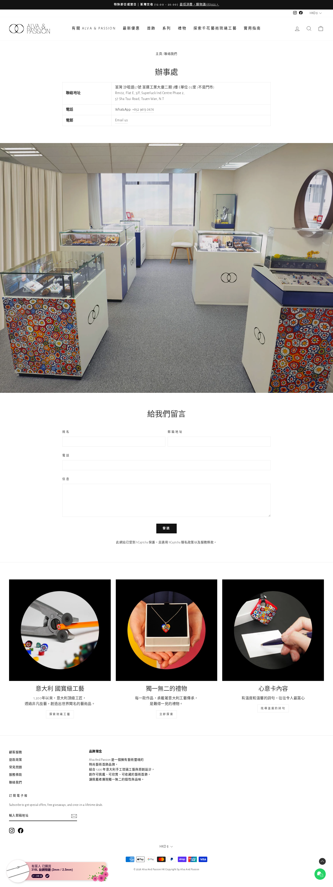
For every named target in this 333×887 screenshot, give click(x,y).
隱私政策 (187, 542)
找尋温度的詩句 (273, 708)
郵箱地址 (175, 431)
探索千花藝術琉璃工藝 (215, 28)
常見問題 (15, 767)
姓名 (66, 431)
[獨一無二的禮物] (166, 630)
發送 (166, 528)
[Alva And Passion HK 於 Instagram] (11, 830)
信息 (66, 479)
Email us (121, 120)
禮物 (182, 28)
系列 (166, 28)
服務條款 (207, 542)
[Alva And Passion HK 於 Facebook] (20, 830)
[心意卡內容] (273, 630)
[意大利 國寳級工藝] (60, 630)
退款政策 (15, 759)
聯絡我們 (15, 782)
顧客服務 (15, 752)
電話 (66, 455)
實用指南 (252, 28)
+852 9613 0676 (143, 109)
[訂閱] (74, 816)
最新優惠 (131, 28)
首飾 (151, 28)
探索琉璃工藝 (60, 714)
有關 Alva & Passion (94, 28)
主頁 (159, 54)
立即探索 (166, 714)
